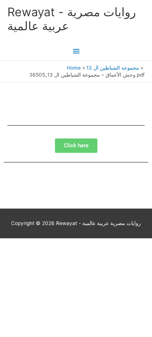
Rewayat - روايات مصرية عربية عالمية (71, 19)
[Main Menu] (76, 51)
